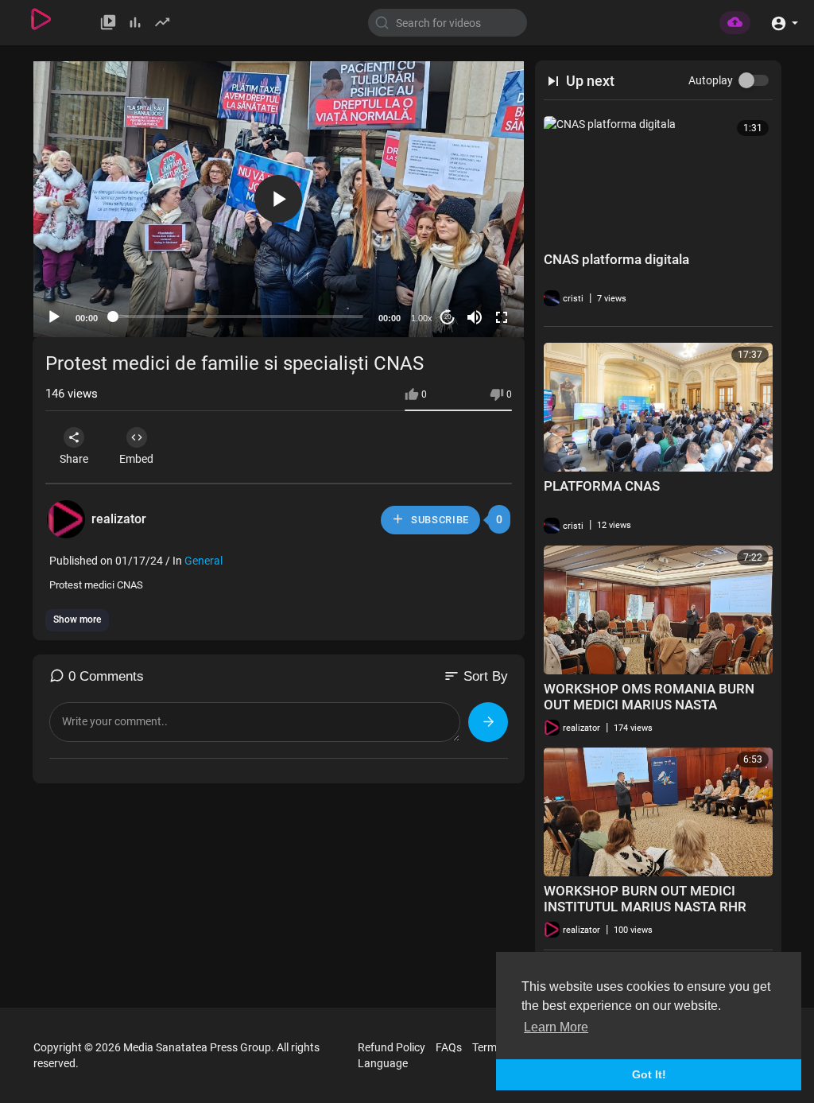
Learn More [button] (556, 1027)
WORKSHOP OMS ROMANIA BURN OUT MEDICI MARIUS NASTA (649, 697)
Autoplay (710, 80)
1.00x (421, 318)
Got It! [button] (649, 1074)
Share (74, 458)
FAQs (449, 1047)
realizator (118, 518)
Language (383, 1063)
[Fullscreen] (502, 317)
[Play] (54, 317)
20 (447, 316)
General (203, 560)
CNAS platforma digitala (616, 259)
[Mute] (475, 317)
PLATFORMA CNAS (602, 486)
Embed (136, 458)
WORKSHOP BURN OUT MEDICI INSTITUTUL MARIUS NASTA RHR (645, 899)
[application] (278, 199)
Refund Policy (391, 1047)
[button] (784, 22)
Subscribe (438, 520)
